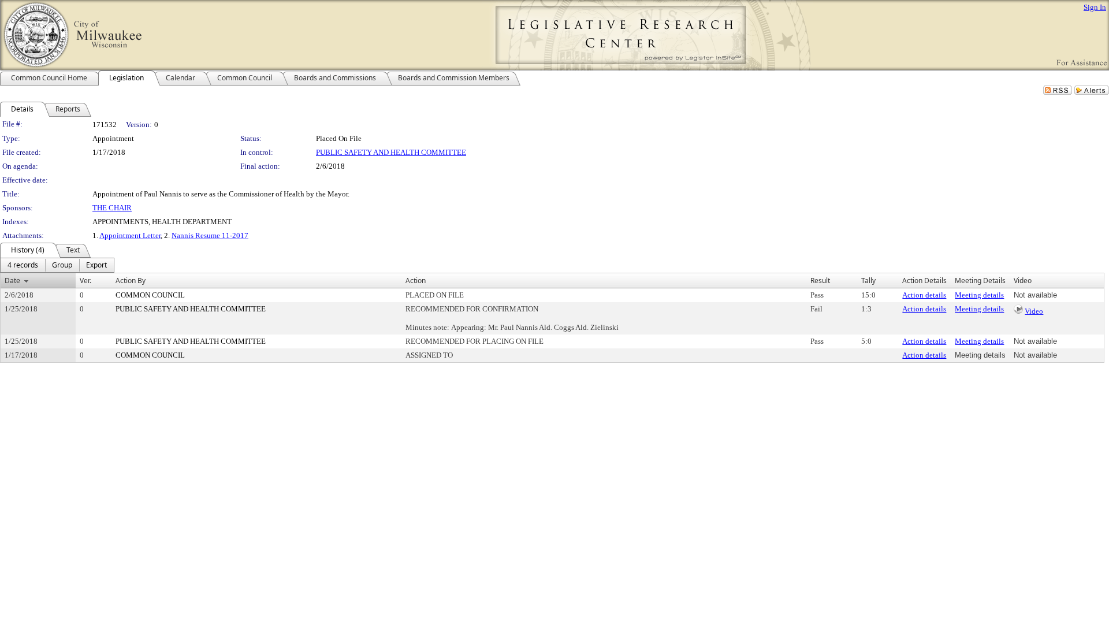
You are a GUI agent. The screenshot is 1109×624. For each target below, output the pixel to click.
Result (820, 280)
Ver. (85, 280)
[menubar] (57, 265)
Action (415, 280)
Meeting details (979, 295)
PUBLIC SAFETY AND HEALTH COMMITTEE (391, 152)
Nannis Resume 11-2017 (210, 235)
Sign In (1095, 7)
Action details (924, 295)
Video (1034, 311)
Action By (131, 280)
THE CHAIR (112, 207)
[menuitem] (23, 265)
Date (12, 280)
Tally (868, 280)
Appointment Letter (130, 235)
